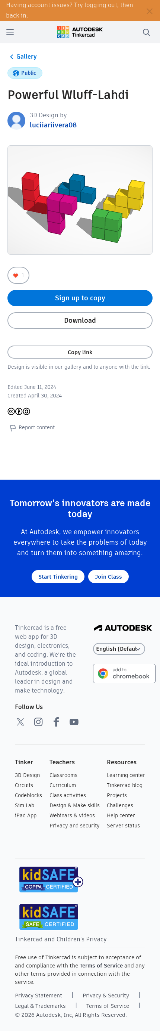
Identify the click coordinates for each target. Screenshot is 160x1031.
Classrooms (63, 775)
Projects (117, 795)
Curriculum (62, 785)
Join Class (108, 576)
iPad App (25, 815)
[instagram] (38, 721)
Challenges (120, 805)
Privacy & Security (106, 995)
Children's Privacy (82, 939)
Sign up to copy (80, 298)
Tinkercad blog (125, 785)
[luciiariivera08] (16, 120)
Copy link (80, 352)
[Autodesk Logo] (123, 628)
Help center (121, 815)
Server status (123, 825)
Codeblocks (28, 795)
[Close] (149, 10)
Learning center (126, 775)
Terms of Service (101, 965)
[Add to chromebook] (124, 673)
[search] (146, 32)
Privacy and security (74, 825)
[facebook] (56, 721)
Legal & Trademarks (40, 1006)
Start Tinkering (58, 576)
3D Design (27, 775)
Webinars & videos (72, 815)
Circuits (24, 785)
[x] (20, 721)
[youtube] (74, 721)
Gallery (26, 56)
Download (80, 320)
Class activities (67, 795)
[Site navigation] (10, 32)
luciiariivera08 (53, 125)
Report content (37, 427)
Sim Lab (24, 805)
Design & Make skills (74, 805)
